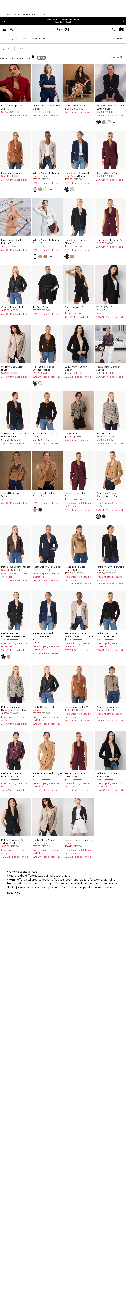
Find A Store (118, 57)
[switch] (41, 58)
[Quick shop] (114, 122)
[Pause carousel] (123, 21)
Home (7, 38)
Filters (8, 48)
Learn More (63, 22)
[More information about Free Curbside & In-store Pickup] (33, 57)
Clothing (20, 38)
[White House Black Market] (62, 29)
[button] (121, 29)
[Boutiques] (12, 29)
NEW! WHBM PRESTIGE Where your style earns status (63, 19)
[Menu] (4, 29)
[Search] (114, 29)
